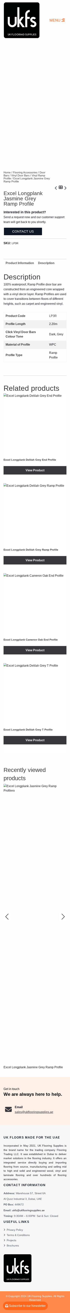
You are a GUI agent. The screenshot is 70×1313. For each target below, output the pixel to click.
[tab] (46, 263)
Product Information (20, 263)
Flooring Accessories (25, 172)
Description (46, 263)
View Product (35, 470)
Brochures (13, 1245)
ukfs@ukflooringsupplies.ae (28, 1210)
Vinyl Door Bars (20, 175)
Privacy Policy (15, 1229)
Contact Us (23, 231)
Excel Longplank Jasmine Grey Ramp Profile (33, 1067)
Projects (11, 1240)
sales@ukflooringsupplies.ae (34, 1112)
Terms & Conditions (18, 1235)
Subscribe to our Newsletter (27, 1305)
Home (7, 172)
